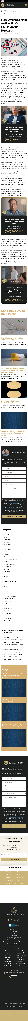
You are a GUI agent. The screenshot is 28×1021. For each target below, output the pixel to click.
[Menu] (26, 5)
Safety (5, 603)
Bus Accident (7, 544)
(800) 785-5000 (14, 139)
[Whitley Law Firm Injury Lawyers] (7, 5)
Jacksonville (20, 953)
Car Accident (7, 549)
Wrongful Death (8, 620)
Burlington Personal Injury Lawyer (13, 654)
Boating (6, 537)
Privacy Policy (21, 507)
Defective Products (9, 566)
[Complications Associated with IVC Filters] (14, 326)
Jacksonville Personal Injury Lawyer (13, 639)
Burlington (20, 957)
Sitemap (22, 1015)
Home (1, 10)
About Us (14, 931)
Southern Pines (21, 963)
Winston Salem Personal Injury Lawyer (14, 647)
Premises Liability (8, 598)
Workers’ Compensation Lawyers (14, 942)
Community (7, 557)
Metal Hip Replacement (10, 581)
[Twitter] (12, 920)
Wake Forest (7, 965)
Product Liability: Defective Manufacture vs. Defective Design (12, 433)
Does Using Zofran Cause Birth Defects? (11, 402)
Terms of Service (12, 507)
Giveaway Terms (17, 1015)
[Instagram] (18, 920)
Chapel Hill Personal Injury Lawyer (13, 657)
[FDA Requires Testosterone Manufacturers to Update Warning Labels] (14, 357)
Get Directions (14, 975)
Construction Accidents (10, 559)
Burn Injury (7, 542)
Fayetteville (7, 961)
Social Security (8, 608)
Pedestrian (7, 591)
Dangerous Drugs (9, 564)
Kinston (7, 953)
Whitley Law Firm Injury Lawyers (18, 1003)
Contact (8, 262)
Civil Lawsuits (7, 552)
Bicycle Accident (8, 534)
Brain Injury (7, 539)
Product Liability (8, 601)
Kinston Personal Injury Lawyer (12, 637)
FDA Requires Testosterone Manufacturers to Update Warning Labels (12, 370)
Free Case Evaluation (14, 944)
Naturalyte (7, 586)
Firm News (7, 571)
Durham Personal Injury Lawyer (12, 652)
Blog (5, 10)
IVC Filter (6, 579)
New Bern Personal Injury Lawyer (13, 649)
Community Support (14, 938)
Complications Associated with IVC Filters (12, 339)
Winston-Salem (21, 955)
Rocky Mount (7, 963)
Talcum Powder (8, 611)
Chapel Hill (20, 959)
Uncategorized (8, 616)
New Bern (7, 955)
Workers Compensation (10, 618)
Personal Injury (8, 593)
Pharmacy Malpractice (10, 596)
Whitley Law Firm (14, 503)
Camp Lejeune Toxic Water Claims (13, 547)
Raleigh (7, 951)
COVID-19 (6, 561)
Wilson (20, 965)
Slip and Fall (7, 606)
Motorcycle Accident (9, 584)
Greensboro (20, 961)
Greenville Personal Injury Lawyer (13, 642)
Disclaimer (11, 1015)
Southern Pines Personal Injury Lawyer (14, 659)
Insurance (6, 576)
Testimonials (14, 933)
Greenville (20, 951)
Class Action (7, 554)
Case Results (14, 935)
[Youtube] (15, 920)
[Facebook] (8, 920)
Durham (7, 957)
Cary (7, 959)
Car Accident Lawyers (14, 940)
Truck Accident (8, 613)
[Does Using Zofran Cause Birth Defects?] (14, 389)
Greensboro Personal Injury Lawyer (13, 644)
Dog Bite (6, 569)
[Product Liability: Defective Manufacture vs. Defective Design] (14, 420)
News (5, 588)
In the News (7, 574)
